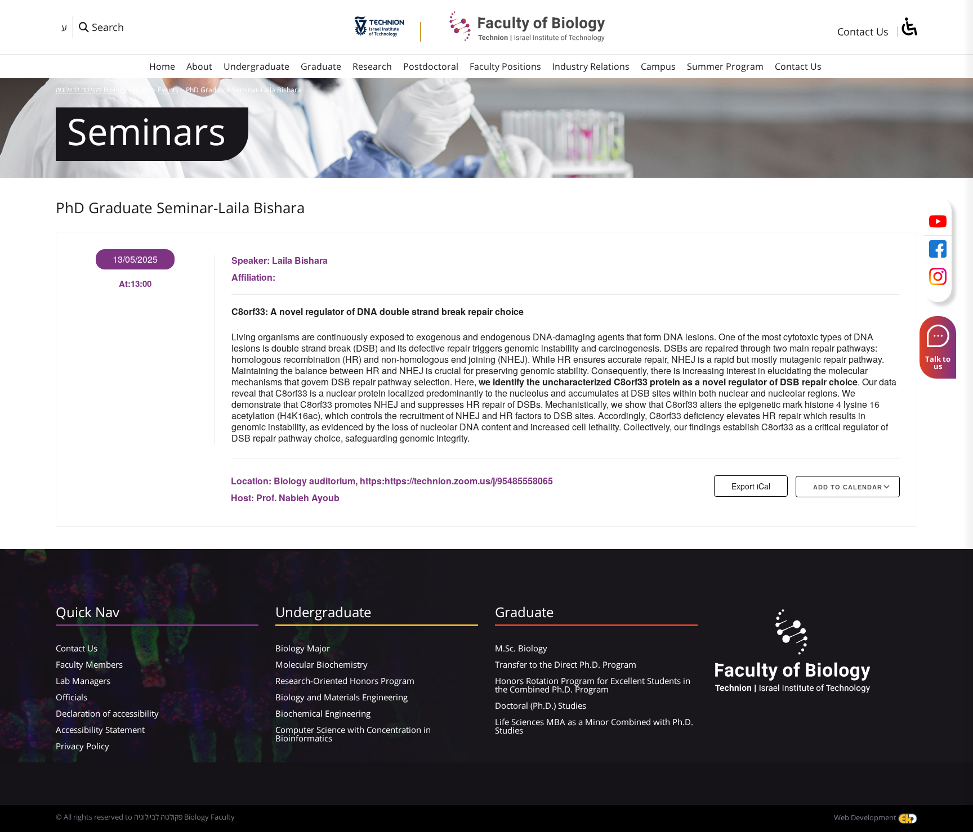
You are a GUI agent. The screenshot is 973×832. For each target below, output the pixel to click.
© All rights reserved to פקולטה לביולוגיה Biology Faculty (145, 817)
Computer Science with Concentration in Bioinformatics (353, 734)
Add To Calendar (847, 487)
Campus (658, 66)
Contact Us (863, 31)
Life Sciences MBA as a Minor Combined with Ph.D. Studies (594, 726)
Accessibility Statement (100, 729)
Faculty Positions (505, 66)
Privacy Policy (82, 746)
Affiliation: (253, 277)
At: (125, 283)
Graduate (321, 66)
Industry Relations (591, 66)
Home (162, 66)
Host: (243, 497)
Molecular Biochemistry (321, 664)
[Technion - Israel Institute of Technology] (379, 32)
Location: (252, 480)
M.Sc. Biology (521, 648)
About (199, 66)
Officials (71, 697)
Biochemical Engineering (323, 713)
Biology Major (302, 648)
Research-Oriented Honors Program (344, 680)
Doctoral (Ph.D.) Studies (540, 705)
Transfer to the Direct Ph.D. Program (565, 664)
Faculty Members (89, 664)
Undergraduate (256, 66)
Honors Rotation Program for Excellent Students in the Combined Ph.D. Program (592, 685)
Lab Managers (83, 680)
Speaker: (251, 260)
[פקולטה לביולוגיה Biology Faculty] (518, 37)
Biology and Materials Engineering (341, 697)
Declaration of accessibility (107, 713)
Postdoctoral (430, 66)
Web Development (866, 817)
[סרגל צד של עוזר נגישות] (908, 27)
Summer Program (725, 66)
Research (372, 66)
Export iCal (750, 486)
